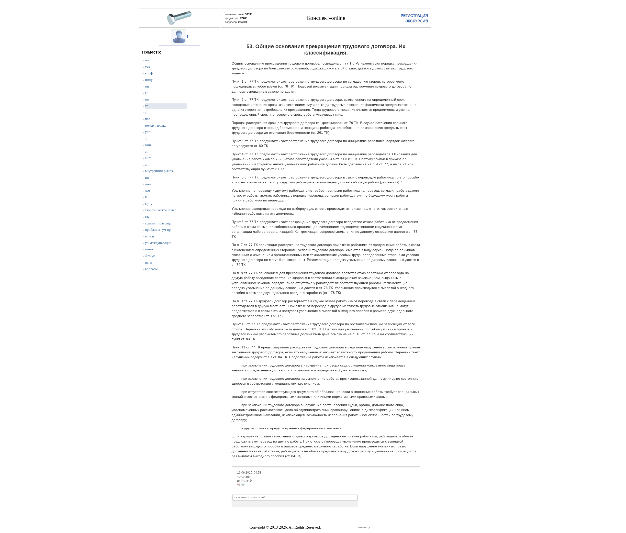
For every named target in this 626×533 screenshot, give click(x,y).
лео (147, 190)
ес (146, 93)
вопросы (151, 269)
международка (155, 125)
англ (148, 158)
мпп (148, 145)
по (147, 60)
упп (148, 132)
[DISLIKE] (238, 484)
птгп (148, 262)
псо (147, 119)
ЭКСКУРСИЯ (416, 21)
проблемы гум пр (158, 230)
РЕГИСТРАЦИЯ (414, 15)
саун (148, 217)
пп (147, 177)
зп (146, 112)
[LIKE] (243, 484)
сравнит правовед (158, 223)
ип (147, 99)
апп (147, 165)
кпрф (149, 73)
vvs (147, 67)
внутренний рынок (159, 171)
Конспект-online (326, 18)
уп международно (158, 243)
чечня (149, 249)
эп (146, 151)
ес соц (149, 236)
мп (147, 86)
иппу (149, 80)
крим (149, 204)
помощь (364, 527)
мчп (148, 184)
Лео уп (150, 256)
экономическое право (160, 210)
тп (146, 106)
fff (147, 197)
